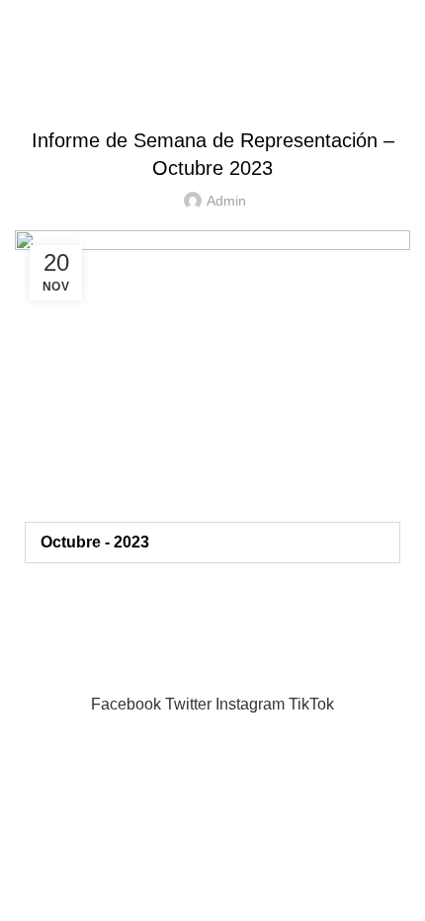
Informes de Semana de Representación (213, 91)
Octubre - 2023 (95, 542)
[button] (212, 542)
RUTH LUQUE (212, 19)
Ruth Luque (111, 679)
